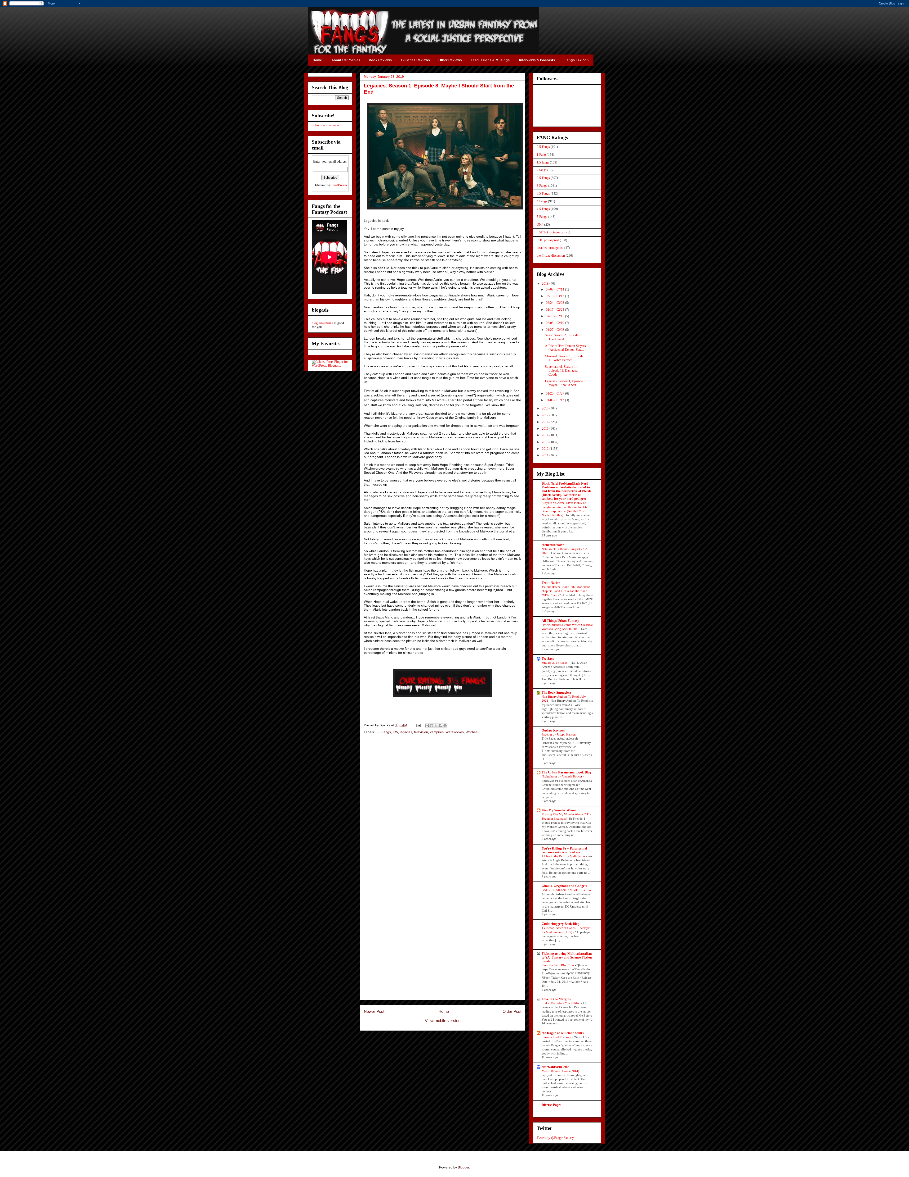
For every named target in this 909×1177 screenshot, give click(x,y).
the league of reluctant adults (563, 1033)
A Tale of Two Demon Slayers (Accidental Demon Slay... (565, 348)
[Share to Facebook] (440, 725)
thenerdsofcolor (553, 545)
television (421, 732)
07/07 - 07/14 (555, 289)
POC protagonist (548, 240)
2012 (545, 448)
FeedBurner (339, 185)
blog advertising (322, 323)
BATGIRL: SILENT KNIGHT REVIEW (567, 890)
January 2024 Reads (555, 662)
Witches (471, 732)
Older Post (512, 1011)
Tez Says (548, 658)
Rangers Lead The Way (557, 1037)
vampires (437, 732)
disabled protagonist (550, 248)
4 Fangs (542, 201)
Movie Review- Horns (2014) (561, 1071)
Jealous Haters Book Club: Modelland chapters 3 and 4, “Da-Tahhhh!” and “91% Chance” (566, 591)
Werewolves (455, 732)
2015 (545, 428)
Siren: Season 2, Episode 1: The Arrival (563, 337)
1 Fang (541, 154)
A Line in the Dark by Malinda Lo (564, 856)
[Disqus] (442, 805)
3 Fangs (542, 185)
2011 (545, 455)
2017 (545, 415)
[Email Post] (418, 725)
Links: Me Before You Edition (561, 1003)
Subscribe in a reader (326, 125)
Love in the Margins (556, 999)
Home (443, 1011)
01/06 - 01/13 (555, 400)
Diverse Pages (551, 1105)
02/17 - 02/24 (555, 309)
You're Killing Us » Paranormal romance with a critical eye (564, 850)
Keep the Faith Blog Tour (558, 965)
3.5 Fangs (383, 732)
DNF (540, 224)
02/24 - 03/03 (555, 302)
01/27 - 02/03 (555, 330)
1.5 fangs (543, 162)
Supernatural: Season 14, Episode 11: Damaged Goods (561, 371)
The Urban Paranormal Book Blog (566, 772)
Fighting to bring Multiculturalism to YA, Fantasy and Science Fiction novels (567, 957)
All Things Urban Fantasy (560, 621)
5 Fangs (542, 216)
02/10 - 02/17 (555, 316)
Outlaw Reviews (553, 730)
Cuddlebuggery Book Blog (560, 924)
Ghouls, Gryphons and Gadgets (564, 886)
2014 (545, 435)
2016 (545, 422)
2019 (545, 283)
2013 (545, 442)
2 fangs (541, 170)
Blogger (463, 1167)
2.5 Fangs (543, 178)
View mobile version (442, 1020)
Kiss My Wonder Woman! (560, 810)
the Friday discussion (551, 255)
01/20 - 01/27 (555, 393)
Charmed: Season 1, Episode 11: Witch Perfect (564, 358)
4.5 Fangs (543, 209)
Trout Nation (551, 583)
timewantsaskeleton (556, 1067)
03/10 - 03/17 (555, 296)
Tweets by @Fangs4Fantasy (555, 1138)
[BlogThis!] (431, 725)
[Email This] (427, 725)
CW (395, 732)
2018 (545, 408)
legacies (406, 732)
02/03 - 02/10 (555, 323)
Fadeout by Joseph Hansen (559, 734)
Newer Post (374, 1011)
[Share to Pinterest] (445, 725)
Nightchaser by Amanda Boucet (562, 776)
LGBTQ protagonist (550, 232)
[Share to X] (436, 725)
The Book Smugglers (556, 692)
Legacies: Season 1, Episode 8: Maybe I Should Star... (565, 383)
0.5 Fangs (543, 147)
